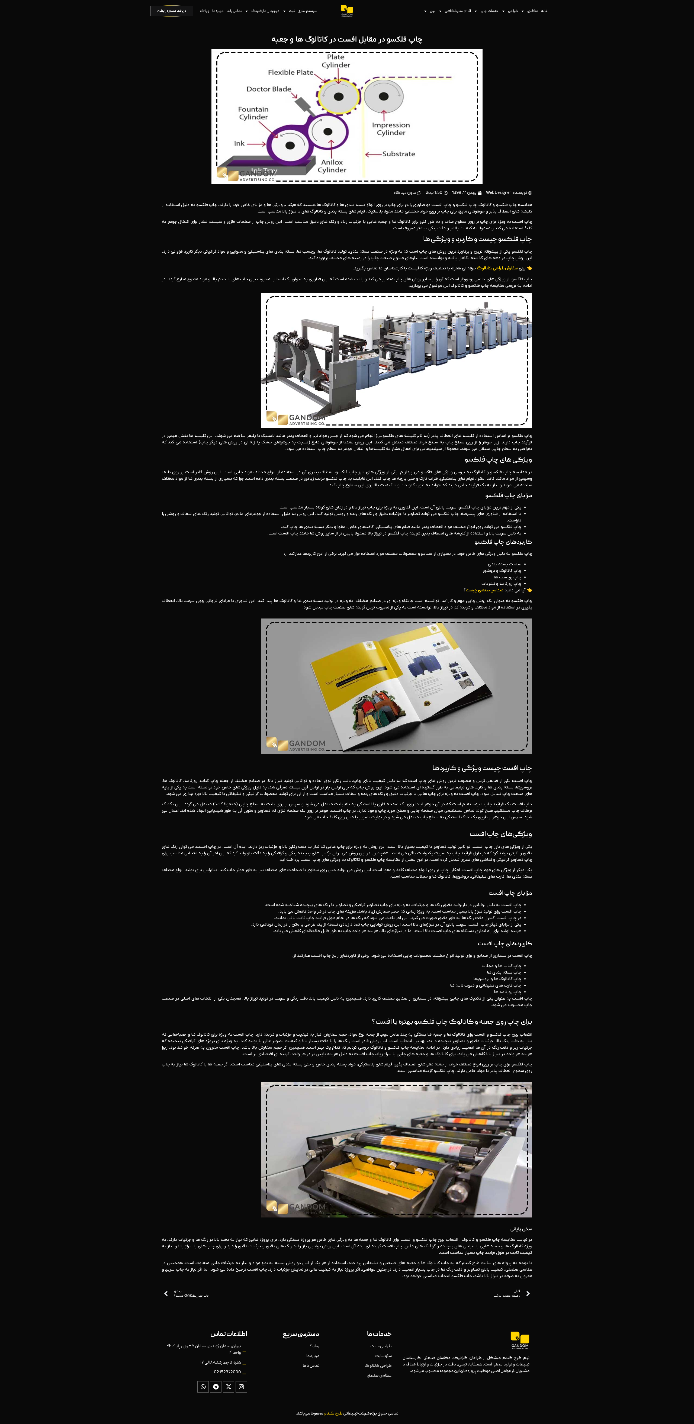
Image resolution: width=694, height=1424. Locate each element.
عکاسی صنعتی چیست (484, 591)
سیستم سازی (307, 11)
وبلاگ (204, 11)
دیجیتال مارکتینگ (265, 11)
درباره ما (218, 11)
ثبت (292, 11)
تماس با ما (234, 11)
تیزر (432, 11)
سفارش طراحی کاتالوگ (497, 269)
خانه (544, 11)
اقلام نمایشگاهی (458, 11)
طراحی (513, 11)
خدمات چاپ (489, 11)
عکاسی (532, 11)
